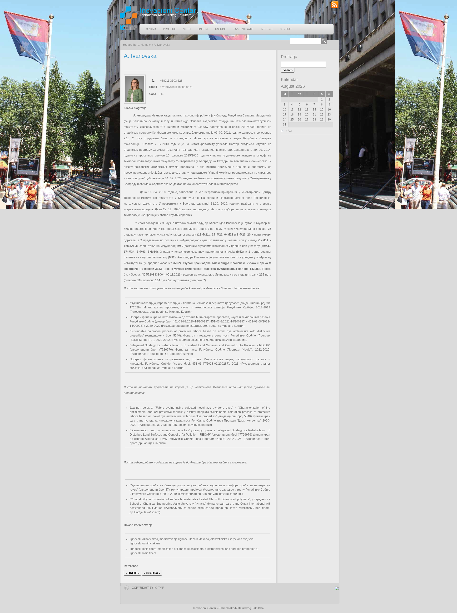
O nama (151, 29)
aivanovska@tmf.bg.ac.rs (176, 87)
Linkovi (203, 29)
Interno (267, 29)
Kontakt (286, 29)
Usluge (220, 29)
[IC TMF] (128, 18)
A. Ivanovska (162, 44)
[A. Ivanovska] (135, 89)
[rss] (335, 8)
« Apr (289, 130)
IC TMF (159, 587)
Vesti (187, 29)
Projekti (169, 29)
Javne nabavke (243, 29)
